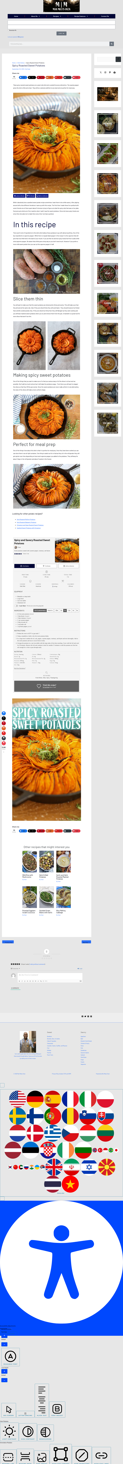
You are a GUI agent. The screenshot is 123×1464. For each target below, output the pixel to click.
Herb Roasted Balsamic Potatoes (26, 522)
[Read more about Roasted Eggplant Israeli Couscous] (29, 897)
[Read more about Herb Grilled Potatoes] (46, 861)
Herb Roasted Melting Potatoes (26, 519)
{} (43, 981)
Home (16, 16)
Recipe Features (80, 16)
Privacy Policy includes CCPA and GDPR (61, 1074)
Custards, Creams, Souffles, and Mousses (57, 1046)
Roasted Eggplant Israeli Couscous (28, 911)
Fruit (48, 1048)
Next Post (86, 942)
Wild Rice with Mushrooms (27, 876)
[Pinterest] (91, 1016)
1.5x (69, 610)
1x (65, 610)
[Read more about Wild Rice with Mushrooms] (29, 861)
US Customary (40, 610)
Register (21, 37)
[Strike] (27, 981)
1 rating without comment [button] (37, 964)
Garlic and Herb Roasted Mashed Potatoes (62, 877)
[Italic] (22, 981)
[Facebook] (82, 1016)
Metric (50, 610)
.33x (56, 610)
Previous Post (8, 942)
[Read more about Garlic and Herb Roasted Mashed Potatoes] (63, 861)
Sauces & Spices (85, 1052)
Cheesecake (50, 1043)
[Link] (41, 981)
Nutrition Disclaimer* (20, 668)
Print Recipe (25, 566)
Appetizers (83, 1036)
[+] (46, 981)
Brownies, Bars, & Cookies (53, 1039)
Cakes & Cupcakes (51, 1041)
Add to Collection (43, 196)
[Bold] (19, 981)
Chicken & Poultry (85, 1043)
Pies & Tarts (50, 1055)
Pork (82, 1048)
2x (73, 610)
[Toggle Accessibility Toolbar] (118, 1459)
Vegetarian (83, 1064)
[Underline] (24, 981)
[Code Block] (38, 981)
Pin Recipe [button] (32, 196)
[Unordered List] (33, 981)
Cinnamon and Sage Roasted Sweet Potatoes (30, 525)
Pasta (82, 1046)
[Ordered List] (30, 981)
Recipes (56, 16)
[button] (15, 554)
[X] (101, 73)
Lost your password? (13, 37)
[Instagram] (88, 1016)
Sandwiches (83, 1050)
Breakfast (49, 1036)
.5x (61, 610)
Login (80, 968)
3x (77, 610)
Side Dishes (83, 1057)
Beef (82, 1039)
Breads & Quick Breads (86, 1041)
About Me (34, 16)
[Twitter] (85, 1016)
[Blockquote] (35, 981)
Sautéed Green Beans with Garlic (45, 911)
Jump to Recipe (20, 196)
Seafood (83, 1055)
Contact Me (105, 16)
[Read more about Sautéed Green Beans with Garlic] (46, 897)
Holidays (49, 1050)
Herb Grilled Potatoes (43, 876)
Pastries (49, 1052)
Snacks (82, 1062)
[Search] (111, 44)
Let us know (46, 687)
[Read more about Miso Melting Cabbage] (63, 897)
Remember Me (12, 30)
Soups (82, 1059)
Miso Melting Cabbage (60, 911)
